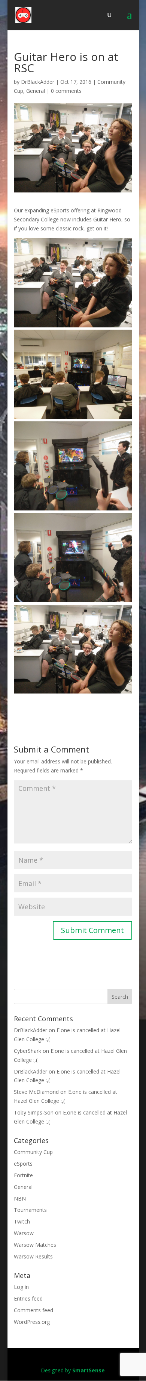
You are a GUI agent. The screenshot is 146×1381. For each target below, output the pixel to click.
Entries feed (28, 1298)
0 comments (66, 90)
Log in (21, 1286)
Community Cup (33, 1151)
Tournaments (30, 1209)
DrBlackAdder (37, 81)
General (35, 90)
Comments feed (33, 1310)
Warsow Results (33, 1256)
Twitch (22, 1221)
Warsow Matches (35, 1244)
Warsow (24, 1233)
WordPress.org (32, 1321)
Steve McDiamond (36, 1091)
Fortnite (23, 1175)
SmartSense (88, 1370)
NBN (20, 1198)
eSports (23, 1163)
